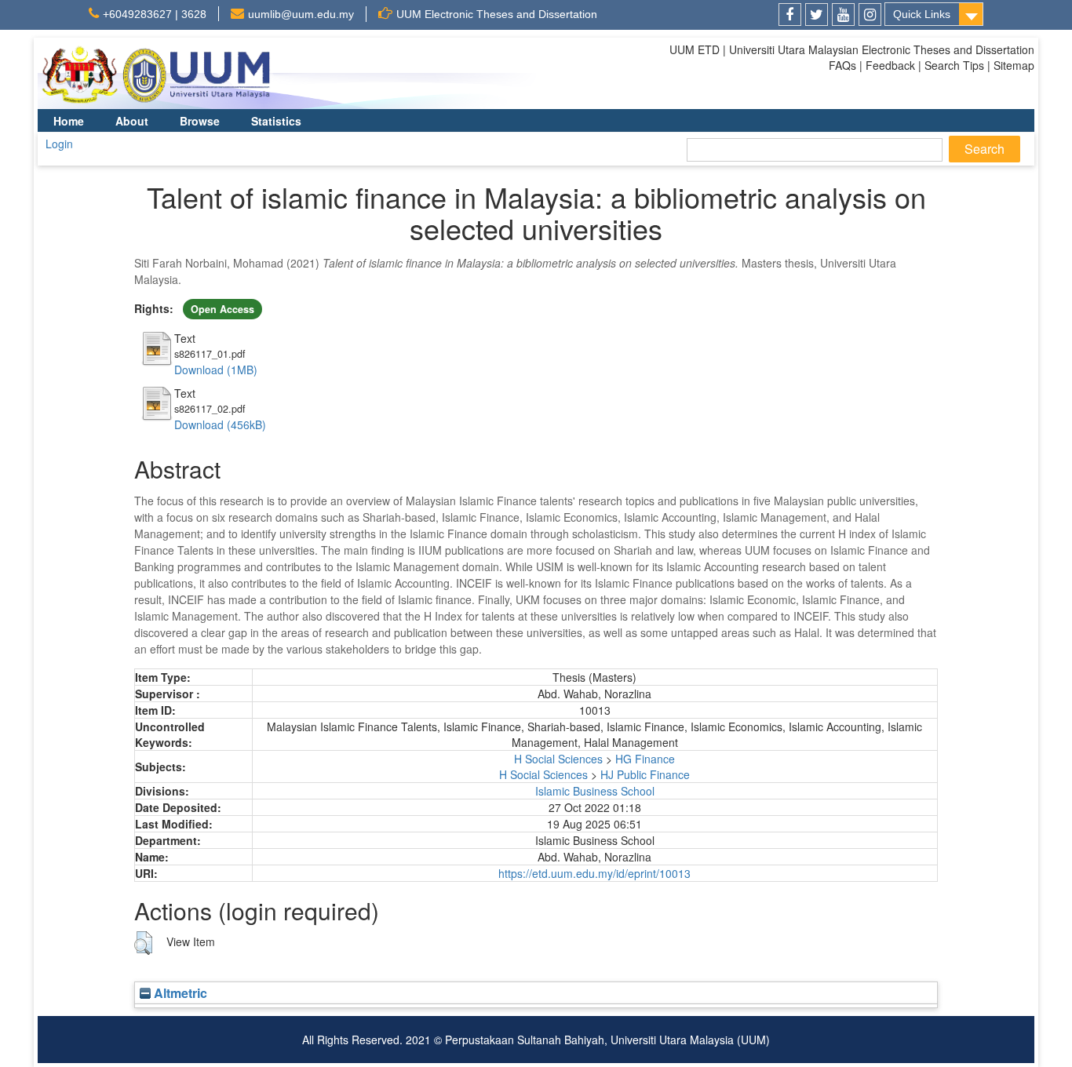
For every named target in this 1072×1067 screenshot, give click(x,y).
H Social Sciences (558, 759)
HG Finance (645, 759)
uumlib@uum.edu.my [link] (301, 14)
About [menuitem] (131, 121)
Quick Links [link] (921, 14)
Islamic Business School (595, 791)
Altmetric (179, 993)
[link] (789, 14)
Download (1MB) (215, 369)
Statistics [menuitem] (276, 121)
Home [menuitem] (68, 121)
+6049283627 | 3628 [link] (154, 14)
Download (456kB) (220, 424)
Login (59, 143)
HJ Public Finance (645, 774)
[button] (143, 943)
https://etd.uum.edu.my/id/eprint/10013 (594, 873)
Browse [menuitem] (200, 121)
